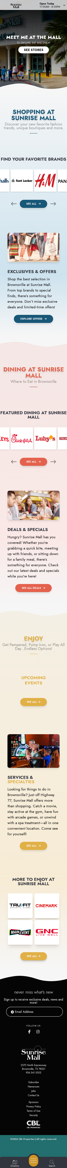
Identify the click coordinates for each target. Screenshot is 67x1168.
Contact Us (33, 1095)
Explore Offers (31, 319)
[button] (52, 5)
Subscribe (33, 1082)
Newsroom (33, 1086)
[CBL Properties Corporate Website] (33, 1124)
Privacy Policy (33, 1106)
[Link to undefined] (21, 180)
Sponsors (33, 1102)
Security (33, 1115)
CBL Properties (27, 1139)
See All (31, 204)
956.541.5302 (33, 1072)
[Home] (17, 5)
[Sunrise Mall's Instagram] (38, 1031)
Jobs (33, 1091)
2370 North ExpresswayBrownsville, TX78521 (33, 1067)
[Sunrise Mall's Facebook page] (30, 1031)
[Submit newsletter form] (56, 1011)
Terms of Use (33, 1111)
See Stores (33, 50)
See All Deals (31, 588)
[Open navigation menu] (33, 1160)
